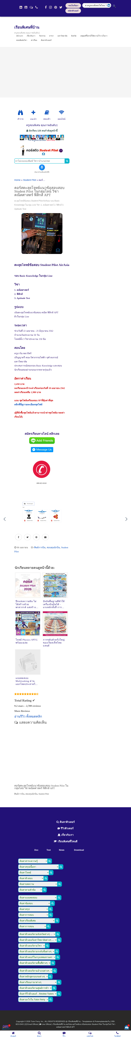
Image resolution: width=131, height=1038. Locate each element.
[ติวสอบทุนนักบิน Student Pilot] (42, 155)
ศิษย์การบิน (39, 547)
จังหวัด (73, 36)
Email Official (32, 1024)
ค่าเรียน (34, 40)
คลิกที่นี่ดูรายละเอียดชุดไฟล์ (28, 404)
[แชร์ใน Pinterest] (36, 537)
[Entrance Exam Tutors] (47, 112)
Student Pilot (29, 180)
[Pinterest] (55, 7)
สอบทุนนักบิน (53, 547)
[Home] (20, 7)
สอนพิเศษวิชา (21, 40)
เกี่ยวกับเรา (67, 834)
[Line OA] (31, 7)
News (61, 850)
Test (49, 850)
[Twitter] (60, 7)
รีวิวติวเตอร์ (67, 828)
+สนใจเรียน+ (73, 5)
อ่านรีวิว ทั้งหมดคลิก (28, 716)
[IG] (50, 7)
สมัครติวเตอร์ (73, 11)
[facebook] (46, 7)
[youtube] (26, 7)
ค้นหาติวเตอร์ (46, 40)
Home (17, 180)
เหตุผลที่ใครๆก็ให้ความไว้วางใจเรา (93, 36)
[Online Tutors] (61, 112)
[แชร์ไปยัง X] (27, 537)
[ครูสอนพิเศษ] (42, 141)
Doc (36, 850)
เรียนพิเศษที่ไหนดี (67, 841)
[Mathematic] (33, 112)
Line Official (46, 1024)
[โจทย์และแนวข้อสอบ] (126, 1027)
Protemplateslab (101, 1021)
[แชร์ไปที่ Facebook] (18, 537)
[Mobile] (36, 7)
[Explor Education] (20, 112)
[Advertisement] (65, 72)
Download (79, 850)
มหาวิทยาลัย (62, 36)
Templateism (87, 1021)
